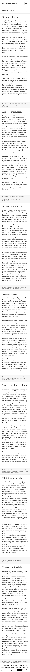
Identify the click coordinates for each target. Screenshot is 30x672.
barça (17, 469)
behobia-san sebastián (19, 287)
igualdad (20, 198)
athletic (16, 103)
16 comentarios (15, 472)
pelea (11, 560)
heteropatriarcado (14, 198)
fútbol (7, 105)
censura (15, 196)
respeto (4, 472)
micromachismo (13, 199)
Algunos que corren (12, 206)
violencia (19, 560)
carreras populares (6, 378)
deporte (4, 105)
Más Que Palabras (9, 3)
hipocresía (22, 105)
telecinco (8, 472)
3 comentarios (18, 288)
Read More (25, 670)
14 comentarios (10, 379)
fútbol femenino (12, 105)
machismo (7, 199)
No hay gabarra (10, 17)
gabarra (18, 105)
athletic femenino (22, 103)
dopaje (20, 661)
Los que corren (10, 294)
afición (12, 103)
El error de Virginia (12, 567)
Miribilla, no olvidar (12, 478)
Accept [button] (19, 670)
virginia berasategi (6, 662)
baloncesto (14, 559)
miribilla (8, 560)
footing (19, 378)
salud (11, 288)
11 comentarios (7, 200)
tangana (14, 560)
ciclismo (19, 196)
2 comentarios (7, 561)
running (7, 288)
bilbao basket (24, 559)
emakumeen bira (6, 198)
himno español (21, 471)
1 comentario (6, 106)
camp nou (21, 469)
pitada (26, 471)
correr (26, 287)
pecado (19, 199)
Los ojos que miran (12, 111)
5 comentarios (16, 662)
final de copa (14, 471)
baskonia (19, 559)
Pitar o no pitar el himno (14, 385)
